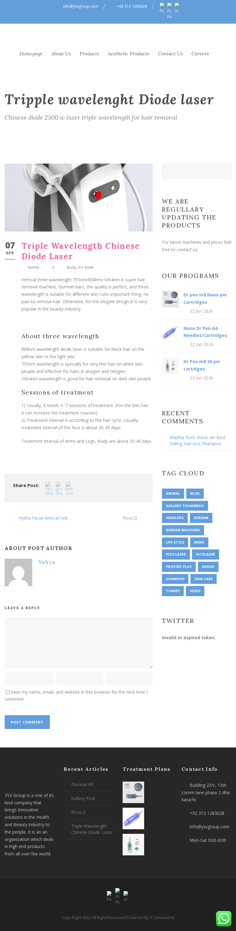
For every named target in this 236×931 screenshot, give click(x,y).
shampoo (175, 578)
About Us (61, 53)
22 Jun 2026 (201, 311)
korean (201, 517)
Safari (208, 566)
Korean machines (183, 530)
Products (89, 53)
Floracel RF (82, 784)
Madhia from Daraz (189, 437)
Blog (72, 267)
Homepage (31, 53)
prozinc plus (179, 566)
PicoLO (78, 812)
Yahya (33, 267)
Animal (173, 493)
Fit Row (85, 267)
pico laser (176, 554)
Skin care (204, 578)
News (199, 542)
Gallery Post (83, 798)
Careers (200, 53)
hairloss (175, 517)
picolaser (205, 554)
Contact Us (170, 53)
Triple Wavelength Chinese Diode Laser (91, 829)
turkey (173, 590)
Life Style (175, 542)
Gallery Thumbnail (185, 505)
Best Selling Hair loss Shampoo (198, 440)
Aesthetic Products (128, 53)
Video (195, 590)
